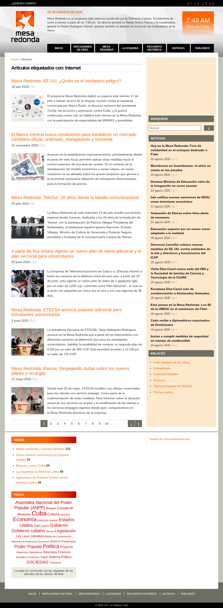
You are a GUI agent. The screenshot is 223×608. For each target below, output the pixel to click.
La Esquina (113, 593)
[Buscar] (209, 128)
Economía (24, 519)
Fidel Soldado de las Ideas (171, 362)
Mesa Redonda (25, 27)
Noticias (169, 593)
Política (51, 546)
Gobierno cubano (28, 530)
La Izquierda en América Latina (37, 471)
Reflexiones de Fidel (57, 593)
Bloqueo (51, 508)
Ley (18, 536)
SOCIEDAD (37, 562)
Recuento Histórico (142, 593)
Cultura (53, 514)
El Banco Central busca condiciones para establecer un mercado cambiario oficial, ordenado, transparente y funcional (73, 137)
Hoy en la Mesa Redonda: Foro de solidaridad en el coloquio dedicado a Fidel (179, 150)
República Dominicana (27, 557)
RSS (213, 3)
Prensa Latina (162, 392)
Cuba (39, 513)
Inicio (15, 59)
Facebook (198, 3)
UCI (106, 605)
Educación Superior (47, 520)
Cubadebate (161, 368)
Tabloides (188, 593)
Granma (159, 380)
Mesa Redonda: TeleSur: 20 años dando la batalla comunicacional (75, 197)
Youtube (191, 3)
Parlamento (68, 541)
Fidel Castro (41, 525)
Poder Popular (28, 546)
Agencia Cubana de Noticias (172, 386)
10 (106, 423)
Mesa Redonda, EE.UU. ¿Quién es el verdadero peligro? (66, 80)
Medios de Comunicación (58, 536)
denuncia (65, 514)
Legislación (65, 530)
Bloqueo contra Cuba (30, 465)
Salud (43, 557)
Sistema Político (59, 557)
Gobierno (59, 525)
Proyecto (66, 547)
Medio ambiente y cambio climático (40, 449)
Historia (50, 531)
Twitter (205, 3)
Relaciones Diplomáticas (29, 552)
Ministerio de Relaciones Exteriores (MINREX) (36, 541)
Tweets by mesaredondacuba (169, 439)
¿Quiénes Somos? (23, 3)
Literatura (37, 536)
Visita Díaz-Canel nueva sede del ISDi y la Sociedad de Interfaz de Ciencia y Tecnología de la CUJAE (180, 273)
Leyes (26, 536)
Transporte (55, 562)
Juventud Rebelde (165, 374)
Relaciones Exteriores (57, 552)
